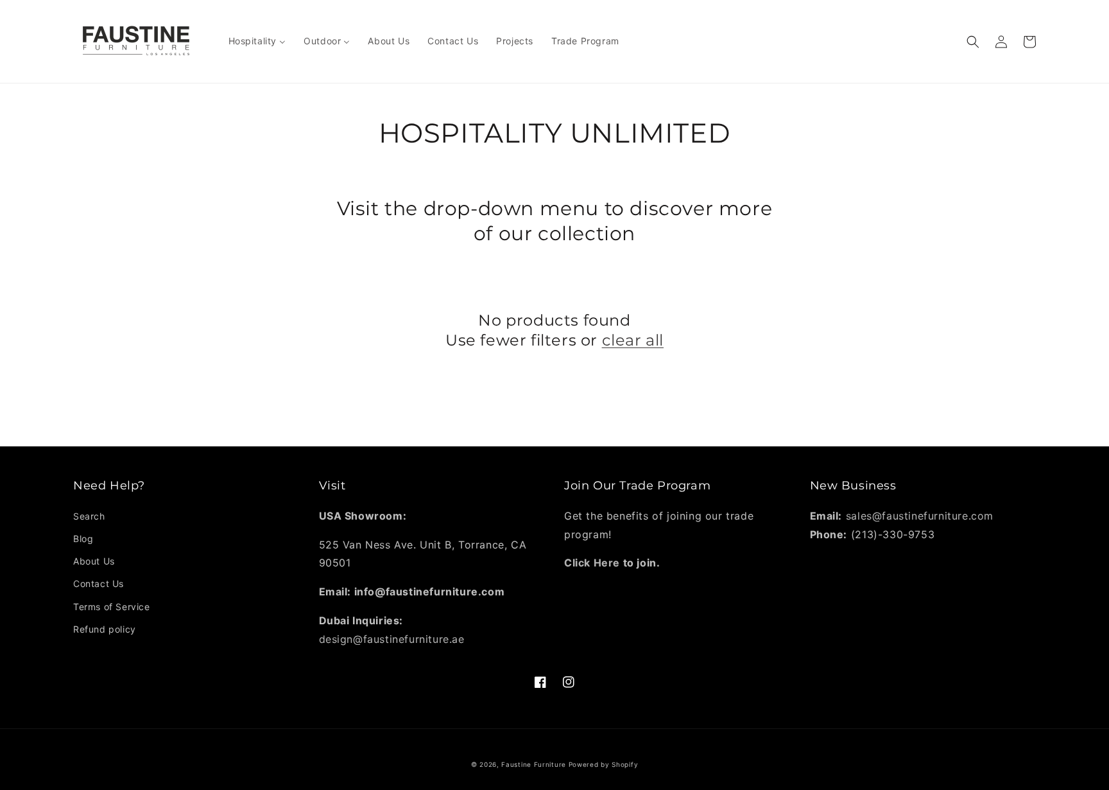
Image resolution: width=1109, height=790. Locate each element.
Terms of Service (111, 606)
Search (89, 516)
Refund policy (104, 629)
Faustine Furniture (533, 764)
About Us (94, 561)
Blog (83, 538)
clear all (633, 340)
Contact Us (98, 583)
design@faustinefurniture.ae (392, 639)
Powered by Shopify (604, 764)
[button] (973, 42)
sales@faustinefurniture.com (919, 515)
